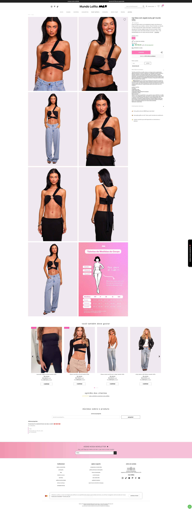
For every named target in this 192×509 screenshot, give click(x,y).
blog (61, 472)
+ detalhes (156, 32)
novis (61, 12)
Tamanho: (135, 35)
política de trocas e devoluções (96, 469)
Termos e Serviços (61, 482)
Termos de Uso (66, 496)
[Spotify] (129, 478)
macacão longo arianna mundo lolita (46, 374)
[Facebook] (135, 478)
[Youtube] (139, 478)
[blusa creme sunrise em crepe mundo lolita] (112, 350)
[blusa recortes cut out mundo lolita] (79, 350)
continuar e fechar (134, 495)
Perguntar (130, 417)
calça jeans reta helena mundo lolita (145, 374)
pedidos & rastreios (96, 480)
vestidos (76, 12)
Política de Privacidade (56, 496)
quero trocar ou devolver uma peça (96, 482)
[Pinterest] (54, 6)
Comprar (141, 52)
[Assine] (115, 452)
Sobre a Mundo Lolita (61, 467)
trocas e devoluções (96, 472)
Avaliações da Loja (61, 485)
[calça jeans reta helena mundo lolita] (145, 350)
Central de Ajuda (96, 475)
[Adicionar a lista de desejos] (125, 19)
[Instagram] (51, 6)
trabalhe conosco (61, 475)
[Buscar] (143, 6)
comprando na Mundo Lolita (96, 467)
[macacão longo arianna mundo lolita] (46, 350)
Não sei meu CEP (135, 65)
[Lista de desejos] (158, 6)
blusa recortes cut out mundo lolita (79, 374)
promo (130, 12)
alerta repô (114, 12)
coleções (105, 12)
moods (123, 12)
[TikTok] (57, 6)
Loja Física (61, 477)
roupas (68, 12)
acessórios (85, 12)
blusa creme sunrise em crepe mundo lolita (112, 374)
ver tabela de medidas (139, 41)
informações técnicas (137, 106)
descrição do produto (137, 69)
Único (133, 38)
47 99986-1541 (131, 468)
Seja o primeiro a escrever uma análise (99, 396)
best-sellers (95, 12)
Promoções (61, 469)
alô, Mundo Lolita (96, 477)
